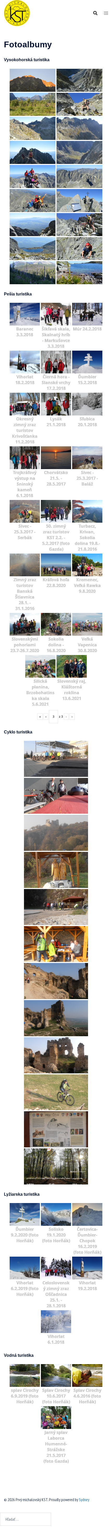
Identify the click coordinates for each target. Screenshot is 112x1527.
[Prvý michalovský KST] (17, 12)
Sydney (84, 1499)
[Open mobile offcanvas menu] (106, 13)
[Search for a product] (95, 13)
